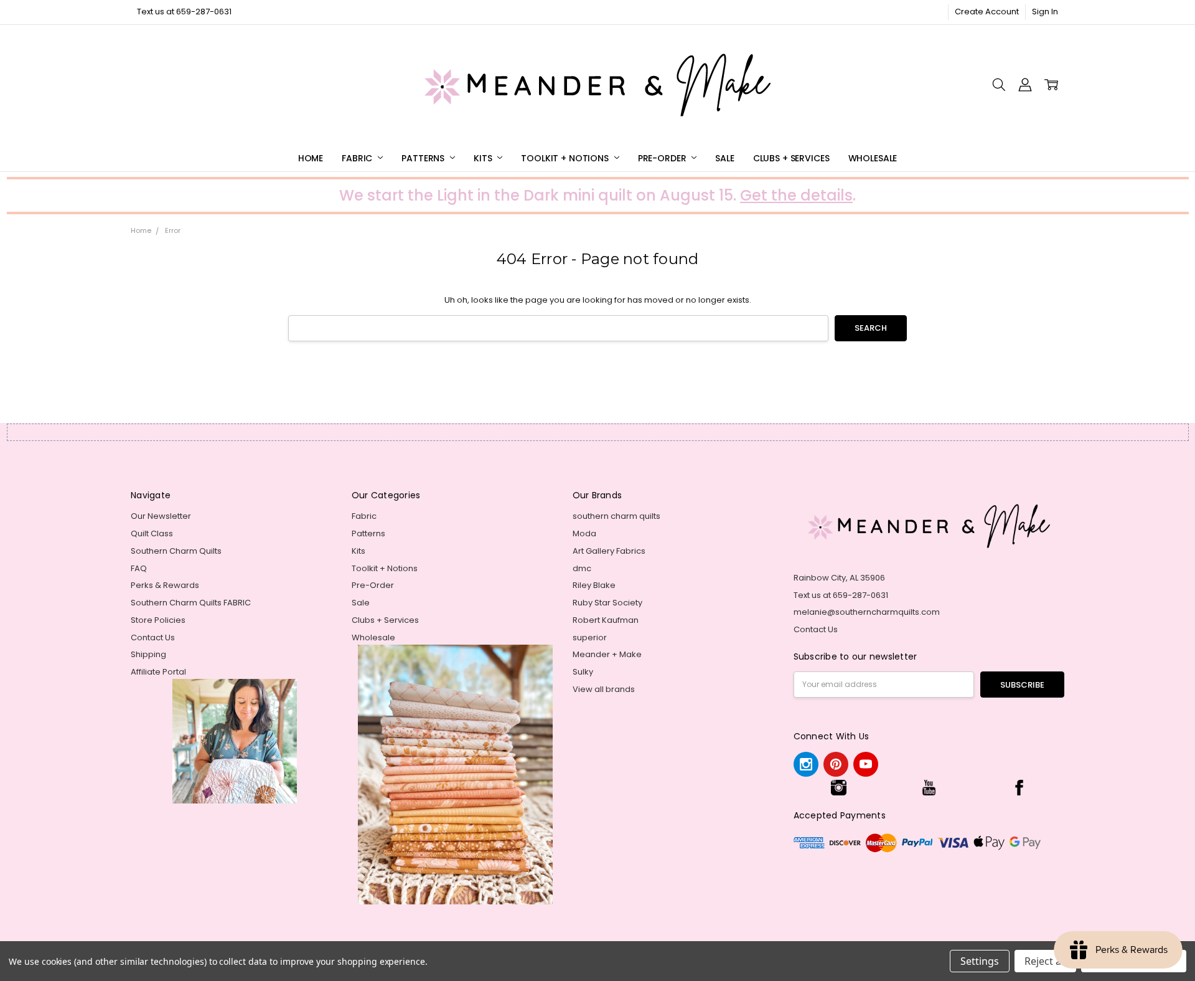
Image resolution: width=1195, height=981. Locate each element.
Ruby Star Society (607, 603)
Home (310, 158)
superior (590, 637)
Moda (584, 533)
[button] (839, 787)
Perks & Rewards (165, 585)
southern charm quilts (616, 516)
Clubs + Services (791, 158)
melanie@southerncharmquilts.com (867, 612)
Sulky (583, 672)
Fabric (358, 158)
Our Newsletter (161, 516)
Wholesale (872, 158)
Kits (484, 158)
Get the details (796, 195)
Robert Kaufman (606, 620)
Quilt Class (152, 533)
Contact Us (153, 637)
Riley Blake (594, 585)
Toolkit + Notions (566, 158)
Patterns (424, 158)
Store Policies (158, 620)
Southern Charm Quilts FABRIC (191, 603)
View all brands (604, 689)
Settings (979, 961)
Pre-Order (663, 158)
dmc (582, 568)
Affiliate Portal (158, 672)
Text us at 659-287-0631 (184, 11)
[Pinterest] (835, 764)
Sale (724, 158)
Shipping (148, 654)
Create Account (987, 11)
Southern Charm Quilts (176, 551)
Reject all (1045, 961)
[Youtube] (865, 764)
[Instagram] (806, 764)
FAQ (139, 568)
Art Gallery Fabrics (609, 551)
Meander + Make (607, 654)
